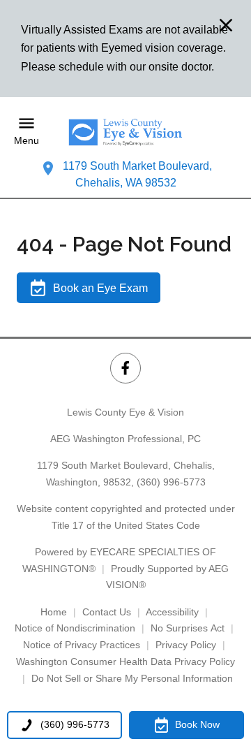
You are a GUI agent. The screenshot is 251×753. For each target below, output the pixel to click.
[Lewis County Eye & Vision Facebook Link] (125, 368)
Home (53, 611)
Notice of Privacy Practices (81, 644)
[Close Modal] (226, 26)
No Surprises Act (188, 628)
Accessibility (172, 611)
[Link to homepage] (125, 131)
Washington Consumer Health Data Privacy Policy (125, 661)
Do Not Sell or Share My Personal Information (132, 678)
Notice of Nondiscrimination (75, 628)
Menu (26, 141)
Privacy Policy (185, 644)
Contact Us (106, 611)
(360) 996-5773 (171, 482)
